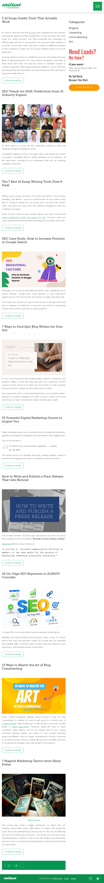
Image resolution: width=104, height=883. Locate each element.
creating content (9, 723)
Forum (66, 878)
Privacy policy (58, 878)
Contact (73, 878)
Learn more (83, 87)
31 (16, 865)
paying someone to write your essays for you (24, 217)
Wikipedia (6, 544)
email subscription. (20, 727)
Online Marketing (78, 37)
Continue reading (12, 80)
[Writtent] (10, 878)
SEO (71, 41)
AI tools (32, 32)
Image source (34, 820)
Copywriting (75, 32)
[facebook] (90, 878)
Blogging (73, 27)
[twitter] (97, 878)
